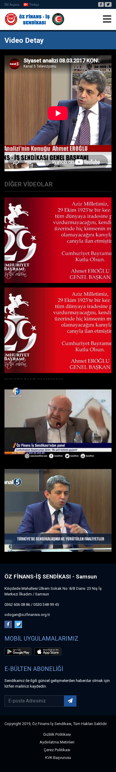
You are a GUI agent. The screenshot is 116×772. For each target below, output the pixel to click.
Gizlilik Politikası (57, 734)
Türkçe (34, 4)
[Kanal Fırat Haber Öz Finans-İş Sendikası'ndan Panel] (58, 420)
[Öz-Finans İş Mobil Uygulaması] (19, 652)
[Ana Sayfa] (34, 19)
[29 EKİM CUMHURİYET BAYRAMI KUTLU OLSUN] (58, 330)
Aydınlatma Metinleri (57, 742)
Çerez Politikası (57, 750)
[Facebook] (101, 4)
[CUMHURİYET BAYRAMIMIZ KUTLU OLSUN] (58, 240)
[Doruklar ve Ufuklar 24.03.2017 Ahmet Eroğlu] (58, 510)
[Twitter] (108, 4)
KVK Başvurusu (58, 757)
